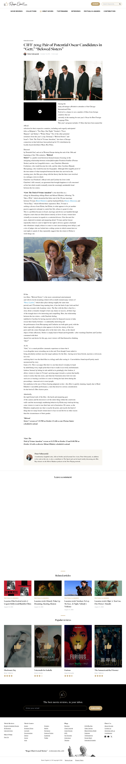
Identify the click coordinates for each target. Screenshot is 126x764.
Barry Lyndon (29, 302)
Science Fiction (48, 733)
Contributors (109, 11)
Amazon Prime (28, 728)
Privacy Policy (79, 760)
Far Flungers (68, 735)
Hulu (25, 740)
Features (87, 733)
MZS (65, 733)
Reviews (66, 726)
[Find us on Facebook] (105, 736)
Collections (31, 11)
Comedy (26, 731)
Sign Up (6, 737)
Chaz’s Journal (68, 728)
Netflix (46, 728)
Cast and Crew (8, 731)
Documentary (28, 733)
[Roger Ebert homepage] (15, 4)
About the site (109, 726)
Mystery (46, 726)
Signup (95, 4)
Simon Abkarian (70, 201)
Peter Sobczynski (33, 54)
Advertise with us (110, 731)
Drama (26, 735)
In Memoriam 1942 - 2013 (56, 751)
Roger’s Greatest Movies (11, 726)
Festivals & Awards (92, 11)
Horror (26, 738)
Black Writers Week (90, 731)
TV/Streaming (62, 11)
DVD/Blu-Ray (89, 726)
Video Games (89, 728)
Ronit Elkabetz (41, 201)
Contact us (108, 728)
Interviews (75, 11)
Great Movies (47, 11)
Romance (47, 731)
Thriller (46, 738)
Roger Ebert (88, 738)
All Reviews (7, 728)
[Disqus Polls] (63, 502)
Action (26, 726)
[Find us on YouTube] (108, 736)
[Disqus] (63, 545)
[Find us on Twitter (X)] (111, 736)
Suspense (47, 735)
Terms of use (68, 760)
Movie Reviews (17, 11)
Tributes (66, 740)
